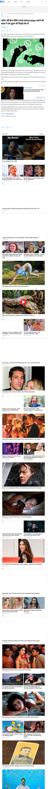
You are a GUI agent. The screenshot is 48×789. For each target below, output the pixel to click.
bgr (14, 116)
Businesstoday (3, 67)
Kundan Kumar (4, 27)
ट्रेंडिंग (9, 2)
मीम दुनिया (28, 2)
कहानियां (15, 2)
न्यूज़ (5, 13)
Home (2, 13)
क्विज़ (21, 2)
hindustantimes (9, 113)
